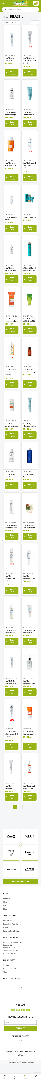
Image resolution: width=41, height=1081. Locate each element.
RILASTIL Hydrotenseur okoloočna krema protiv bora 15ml (10, 787)
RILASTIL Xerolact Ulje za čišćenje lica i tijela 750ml (11, 370)
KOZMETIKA (27, 55)
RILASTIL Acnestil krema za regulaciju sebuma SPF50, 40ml (11, 425)
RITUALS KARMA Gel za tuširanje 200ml (29, 269)
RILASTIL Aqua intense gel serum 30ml (10, 269)
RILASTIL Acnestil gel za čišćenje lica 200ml (29, 320)
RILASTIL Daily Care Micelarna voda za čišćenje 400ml (29, 475)
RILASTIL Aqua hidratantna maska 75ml (29, 425)
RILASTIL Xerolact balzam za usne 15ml (11, 733)
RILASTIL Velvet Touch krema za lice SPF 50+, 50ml (29, 733)
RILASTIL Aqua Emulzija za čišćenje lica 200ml (29, 113)
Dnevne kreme (10, 55)
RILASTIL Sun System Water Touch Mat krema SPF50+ (11, 320)
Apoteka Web (23, 1052)
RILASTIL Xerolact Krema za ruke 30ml (29, 59)
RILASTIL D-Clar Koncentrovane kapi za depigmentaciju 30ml (29, 370)
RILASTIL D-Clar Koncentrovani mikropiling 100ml (10, 475)
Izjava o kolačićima (28, 1062)
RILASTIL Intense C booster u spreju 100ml (11, 631)
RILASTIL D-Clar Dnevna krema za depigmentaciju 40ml (11, 682)
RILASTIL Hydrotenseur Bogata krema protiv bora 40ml (29, 577)
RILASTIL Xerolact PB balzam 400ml (29, 164)
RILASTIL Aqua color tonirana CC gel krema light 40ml (29, 631)
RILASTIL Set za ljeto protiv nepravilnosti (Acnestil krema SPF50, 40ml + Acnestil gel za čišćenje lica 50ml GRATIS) (29, 526)
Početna (5, 17)
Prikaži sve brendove (20, 881)
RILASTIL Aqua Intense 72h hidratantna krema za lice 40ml (11, 59)
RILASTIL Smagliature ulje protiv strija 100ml (10, 577)
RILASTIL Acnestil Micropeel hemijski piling (10, 113)
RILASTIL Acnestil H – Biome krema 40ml (11, 526)
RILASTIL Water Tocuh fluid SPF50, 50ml (11, 164)
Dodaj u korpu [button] (13, 72)
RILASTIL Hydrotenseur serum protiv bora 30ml (29, 682)
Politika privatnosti (13, 1062)
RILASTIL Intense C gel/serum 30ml (29, 787)
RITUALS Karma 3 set (29, 217)
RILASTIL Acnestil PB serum (11, 218)
